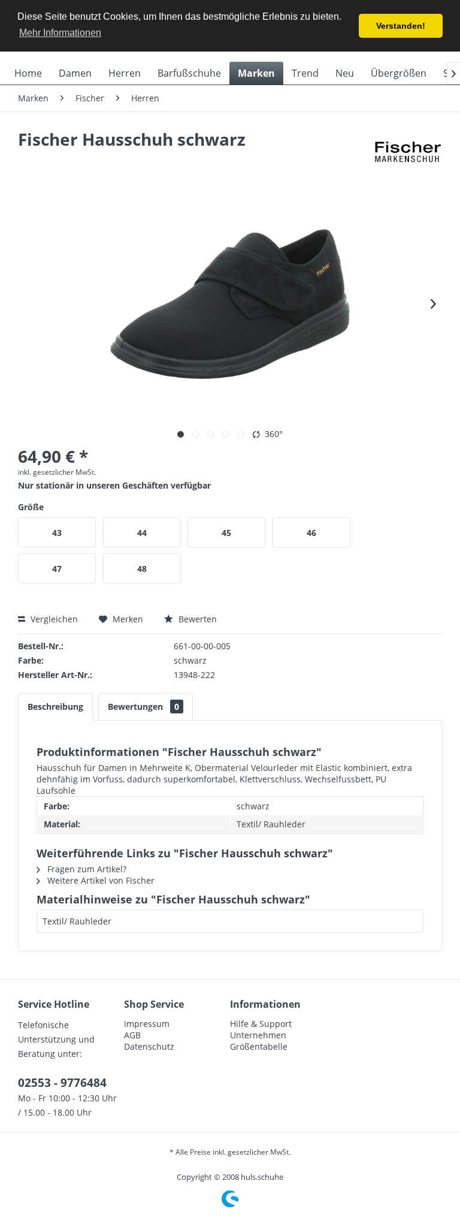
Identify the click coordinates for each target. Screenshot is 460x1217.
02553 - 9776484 (62, 1083)
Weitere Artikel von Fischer (100, 880)
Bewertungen (143, 706)
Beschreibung (55, 706)
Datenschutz (149, 1046)
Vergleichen (53, 619)
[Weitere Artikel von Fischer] (407, 151)
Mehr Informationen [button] (60, 33)
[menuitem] (28, 73)
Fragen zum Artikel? (85, 869)
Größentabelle (259, 1046)
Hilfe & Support (261, 1023)
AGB (132, 1035)
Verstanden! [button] (400, 26)
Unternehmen (258, 1035)
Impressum (147, 1023)
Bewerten (196, 619)
